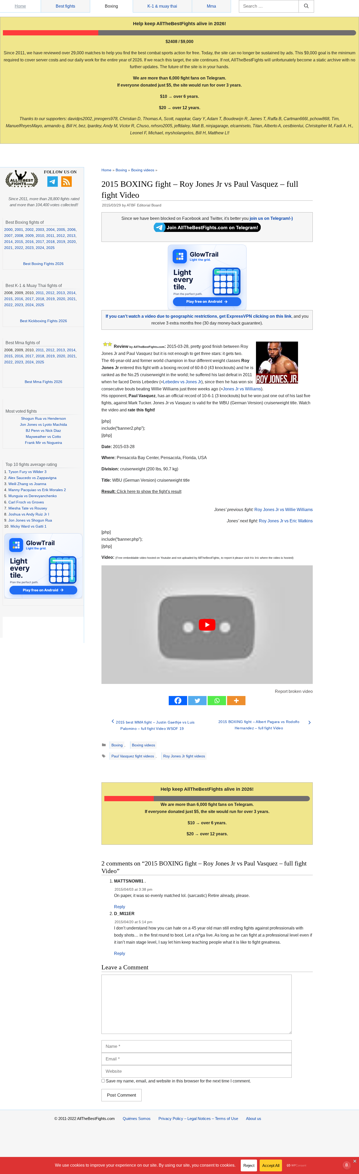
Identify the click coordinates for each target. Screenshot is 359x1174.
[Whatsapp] (217, 700)
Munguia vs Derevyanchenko (32, 496)
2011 (50, 235)
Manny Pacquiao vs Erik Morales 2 (37, 490)
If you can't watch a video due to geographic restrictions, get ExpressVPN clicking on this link (198, 316)
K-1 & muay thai (162, 6)
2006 (71, 229)
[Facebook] (178, 700)
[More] (236, 700)
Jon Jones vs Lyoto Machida (43, 424)
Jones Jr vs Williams (242, 389)
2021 (8, 248)
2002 (29, 229)
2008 (19, 235)
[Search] (306, 6)
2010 (40, 235)
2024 (40, 248)
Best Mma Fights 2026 (43, 382)
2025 (50, 248)
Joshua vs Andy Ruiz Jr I (28, 514)
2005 (61, 229)
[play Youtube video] (207, 624)
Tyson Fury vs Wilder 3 (27, 472)
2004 (50, 229)
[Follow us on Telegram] (53, 185)
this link (254, 557)
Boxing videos (142, 170)
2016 (29, 242)
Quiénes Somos (137, 1118)
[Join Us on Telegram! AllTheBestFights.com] (207, 230)
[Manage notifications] (346, 1165)
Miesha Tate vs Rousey (27, 508)
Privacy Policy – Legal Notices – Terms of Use (198, 1118)
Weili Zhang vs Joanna (27, 484)
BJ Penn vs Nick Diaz (43, 430)
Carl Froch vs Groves (26, 502)
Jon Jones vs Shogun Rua (30, 520)
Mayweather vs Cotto (43, 436)
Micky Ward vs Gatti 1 (29, 526)
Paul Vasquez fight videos (132, 756)
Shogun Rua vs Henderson (43, 418)
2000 (8, 229)
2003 (40, 229)
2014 (8, 242)
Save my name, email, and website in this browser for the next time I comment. (178, 1081)
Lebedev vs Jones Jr (182, 382)
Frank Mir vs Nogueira (43, 442)
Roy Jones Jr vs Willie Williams (283, 509)
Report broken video (294, 691)
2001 (19, 229)
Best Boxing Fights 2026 (43, 264)
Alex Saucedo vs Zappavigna (32, 478)
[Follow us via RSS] (67, 185)
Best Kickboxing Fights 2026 (43, 321)
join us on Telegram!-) (271, 218)
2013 (71, 235)
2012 (61, 235)
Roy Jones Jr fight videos (184, 756)
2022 (19, 248)
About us (253, 1118)
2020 (71, 242)
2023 (29, 248)
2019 (61, 242)
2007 (8, 235)
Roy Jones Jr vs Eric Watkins (286, 521)
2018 (50, 242)
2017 (40, 242)
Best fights (65, 6)
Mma (211, 6)
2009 (29, 235)
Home (20, 6)
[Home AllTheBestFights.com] (21, 186)
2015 (19, 242)
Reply (119, 907)
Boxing (111, 6)
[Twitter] (197, 700)
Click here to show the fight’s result (141, 491)
